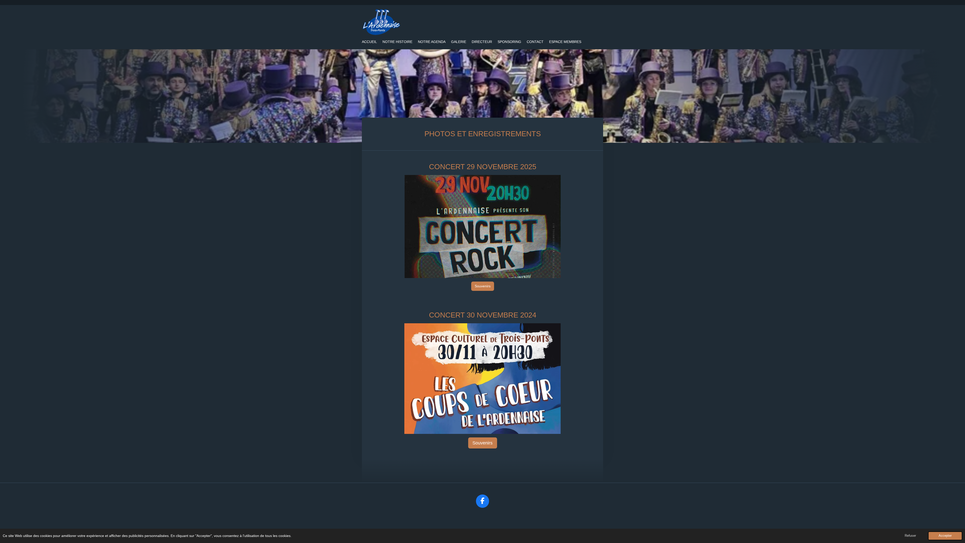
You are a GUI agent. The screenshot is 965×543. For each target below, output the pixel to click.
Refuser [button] (910, 535)
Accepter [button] (945, 535)
